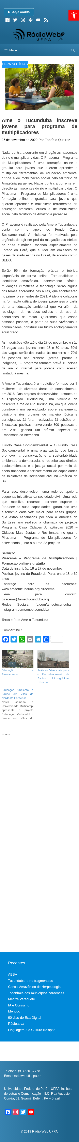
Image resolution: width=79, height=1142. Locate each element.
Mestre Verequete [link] (21, 999)
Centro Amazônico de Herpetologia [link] (34, 987)
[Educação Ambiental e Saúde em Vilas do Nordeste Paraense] (19, 704)
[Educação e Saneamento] (17, 659)
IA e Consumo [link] (18, 1005)
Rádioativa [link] (16, 1024)
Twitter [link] (15, 20)
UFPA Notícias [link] (15, 64)
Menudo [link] (14, 1011)
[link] (73, 15)
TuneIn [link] (30, 20)
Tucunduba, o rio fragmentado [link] (30, 981)
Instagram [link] (23, 20)
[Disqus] (39, 786)
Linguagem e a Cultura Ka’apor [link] (31, 1030)
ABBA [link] (12, 974)
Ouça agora (21, 11)
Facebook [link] (7, 20)
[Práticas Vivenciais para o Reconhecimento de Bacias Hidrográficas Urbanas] (53, 659)
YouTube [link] (38, 20)
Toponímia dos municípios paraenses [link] (36, 993)
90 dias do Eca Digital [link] (24, 1018)
